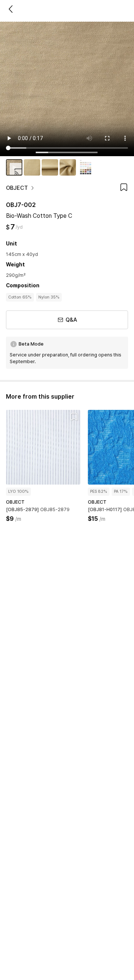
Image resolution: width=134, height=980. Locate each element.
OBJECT (17, 188)
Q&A (71, 319)
